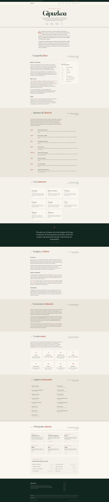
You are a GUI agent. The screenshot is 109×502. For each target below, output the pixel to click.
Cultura (70, 3)
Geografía (59, 3)
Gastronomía (74, 3)
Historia (63, 3)
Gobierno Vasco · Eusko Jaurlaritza (43, 468)
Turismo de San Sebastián (66, 464)
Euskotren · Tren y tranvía (66, 468)
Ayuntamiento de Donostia (43, 466)
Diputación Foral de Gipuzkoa (43, 464)
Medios (78, 3)
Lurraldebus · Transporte (66, 466)
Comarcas (66, 3)
